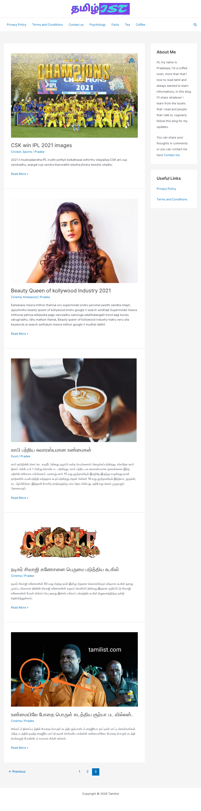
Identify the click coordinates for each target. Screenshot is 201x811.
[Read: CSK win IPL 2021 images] (74, 95)
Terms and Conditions (47, 24)
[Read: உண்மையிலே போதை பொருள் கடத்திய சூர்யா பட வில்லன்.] (74, 669)
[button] (195, 24)
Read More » (19, 174)
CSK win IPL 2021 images (41, 145)
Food (14, 456)
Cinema (16, 297)
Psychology (98, 24)
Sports (27, 152)
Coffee (140, 24)
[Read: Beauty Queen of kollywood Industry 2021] (74, 240)
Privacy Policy (16, 24)
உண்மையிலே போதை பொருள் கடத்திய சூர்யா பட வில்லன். (72, 714)
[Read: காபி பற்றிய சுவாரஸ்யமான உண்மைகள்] (74, 400)
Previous (17, 771)
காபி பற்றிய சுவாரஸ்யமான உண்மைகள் (51, 450)
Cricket (16, 152)
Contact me (172, 155)
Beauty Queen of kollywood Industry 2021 (61, 291)
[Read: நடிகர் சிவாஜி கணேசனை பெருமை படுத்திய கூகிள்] (60, 542)
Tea (127, 24)
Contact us (76, 24)
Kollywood (30, 297)
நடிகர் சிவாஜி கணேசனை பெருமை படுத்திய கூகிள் (65, 569)
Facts (115, 24)
